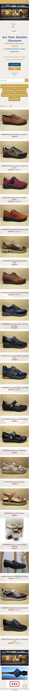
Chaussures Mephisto (7, 95)
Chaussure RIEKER (14, 99)
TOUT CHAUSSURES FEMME (9, 86)
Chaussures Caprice (8, 90)
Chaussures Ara (23, 86)
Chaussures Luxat (20, 90)
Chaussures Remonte (21, 95)
